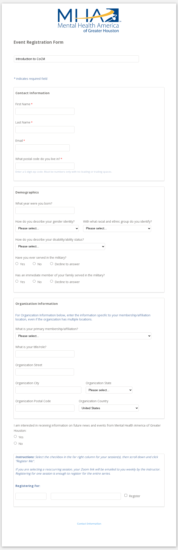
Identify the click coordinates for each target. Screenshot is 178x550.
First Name (22, 104)
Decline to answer (67, 264)
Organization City (27, 383)
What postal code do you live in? (37, 159)
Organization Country (93, 401)
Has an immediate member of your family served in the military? (60, 275)
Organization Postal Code (33, 401)
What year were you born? (33, 203)
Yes (22, 264)
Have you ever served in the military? (40, 257)
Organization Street (28, 365)
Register (134, 496)
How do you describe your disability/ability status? (49, 239)
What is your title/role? (30, 347)
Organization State (98, 383)
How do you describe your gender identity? (44, 221)
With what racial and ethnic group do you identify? (117, 221)
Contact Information (89, 523)
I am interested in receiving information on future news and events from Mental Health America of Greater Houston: (87, 428)
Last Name (22, 122)
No (40, 264)
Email (19, 140)
